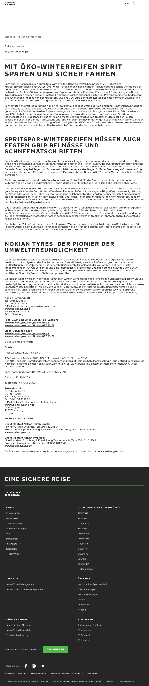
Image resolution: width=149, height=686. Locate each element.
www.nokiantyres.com (18, 445)
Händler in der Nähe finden (19, 625)
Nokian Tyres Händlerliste (18, 630)
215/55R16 (83, 543)
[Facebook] (26, 666)
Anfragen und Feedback (90, 625)
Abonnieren (55, 649)
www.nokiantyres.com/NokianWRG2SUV (29, 325)
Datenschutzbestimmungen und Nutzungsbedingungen (77, 681)
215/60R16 (83, 554)
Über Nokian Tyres (87, 589)
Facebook (86, 635)
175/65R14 (83, 513)
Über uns (84, 578)
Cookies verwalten (127, 681)
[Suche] (133, 3)
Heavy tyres (14, 554)
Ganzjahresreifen (14, 523)
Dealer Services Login (19, 635)
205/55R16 (83, 533)
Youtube (85, 640)
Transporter (12, 538)
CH (127, 3)
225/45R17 (83, 559)
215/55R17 (83, 548)
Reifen (10, 507)
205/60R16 (83, 538)
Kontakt (82, 609)
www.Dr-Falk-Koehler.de (19, 404)
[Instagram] (34, 666)
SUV (8, 533)
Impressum (83, 604)
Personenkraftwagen (16, 528)
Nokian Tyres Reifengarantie (20, 584)
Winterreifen (12, 518)
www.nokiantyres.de (17, 308)
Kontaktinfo (86, 619)
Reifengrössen (85, 569)
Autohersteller (13, 544)
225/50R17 (83, 564)
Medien (81, 599)
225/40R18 (83, 523)
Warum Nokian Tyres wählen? (92, 584)
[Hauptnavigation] (140, 3)
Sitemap (110, 681)
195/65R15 (83, 528)
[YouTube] (42, 666)
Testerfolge (11, 549)
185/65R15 (83, 518)
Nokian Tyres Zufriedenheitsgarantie (24, 589)
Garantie (12, 578)
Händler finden (16, 619)
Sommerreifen (13, 513)
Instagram (86, 630)
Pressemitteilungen (88, 594)
